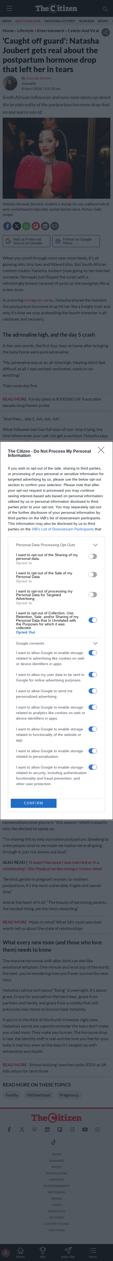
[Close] (103, 452)
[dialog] (56, 630)
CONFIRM (33, 803)
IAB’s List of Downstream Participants (63, 529)
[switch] (93, 556)
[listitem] (56, 545)
